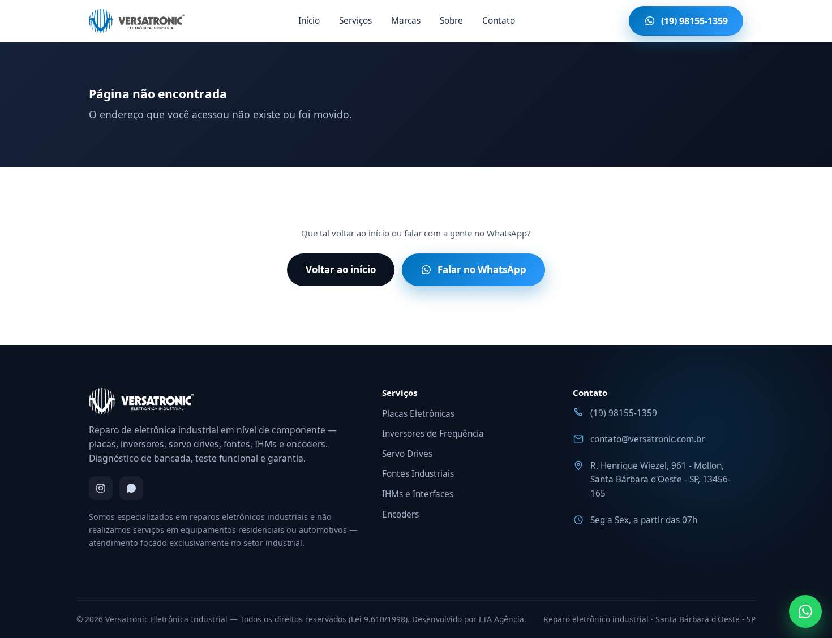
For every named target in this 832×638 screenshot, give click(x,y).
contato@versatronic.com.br (647, 439)
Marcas (406, 21)
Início (309, 21)
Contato (498, 21)
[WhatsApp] (131, 488)
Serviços (355, 21)
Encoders (400, 514)
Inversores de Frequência (433, 433)
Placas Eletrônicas (418, 414)
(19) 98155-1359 (623, 413)
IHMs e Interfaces (417, 494)
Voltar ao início (341, 269)
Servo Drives (407, 454)
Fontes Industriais (418, 474)
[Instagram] (101, 488)
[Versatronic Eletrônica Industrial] (137, 21)
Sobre (451, 21)
